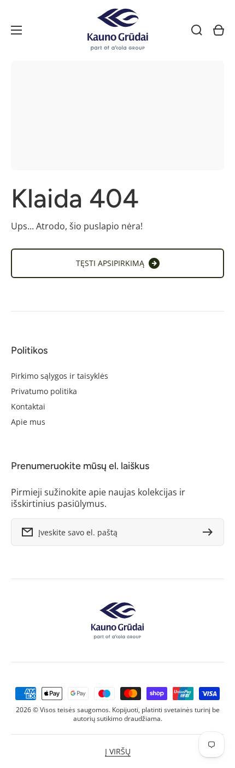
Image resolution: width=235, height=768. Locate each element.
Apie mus (28, 422)
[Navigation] (16, 30)
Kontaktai (28, 407)
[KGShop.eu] (117, 30)
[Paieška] (197, 30)
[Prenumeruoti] (210, 532)
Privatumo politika (44, 391)
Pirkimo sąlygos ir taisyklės (59, 376)
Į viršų (118, 752)
